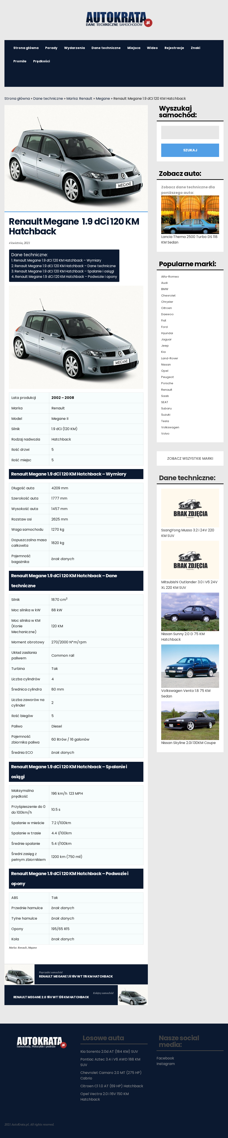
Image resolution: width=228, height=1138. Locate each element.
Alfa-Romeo (170, 277)
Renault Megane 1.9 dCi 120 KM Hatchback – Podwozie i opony (66, 276)
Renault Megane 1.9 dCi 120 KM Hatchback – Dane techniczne (65, 266)
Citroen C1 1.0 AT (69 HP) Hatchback (111, 1086)
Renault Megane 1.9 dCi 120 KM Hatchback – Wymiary (57, 260)
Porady (51, 48)
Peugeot (167, 377)
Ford (164, 327)
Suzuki (165, 415)
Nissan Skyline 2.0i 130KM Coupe (188, 742)
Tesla (165, 421)
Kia (163, 352)
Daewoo (167, 314)
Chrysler (167, 302)
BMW (164, 289)
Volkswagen (170, 427)
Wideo (152, 48)
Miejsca (133, 48)
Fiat (163, 321)
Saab (165, 396)
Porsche (167, 383)
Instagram (166, 1063)
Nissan (166, 365)
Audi (164, 283)
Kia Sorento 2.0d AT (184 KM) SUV (109, 1051)
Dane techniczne (106, 48)
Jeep (165, 346)
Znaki (195, 48)
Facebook (165, 1058)
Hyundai (167, 333)
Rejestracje (174, 48)
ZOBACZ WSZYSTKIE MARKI (190, 458)
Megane (103, 98)
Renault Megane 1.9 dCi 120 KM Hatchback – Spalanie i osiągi (64, 271)
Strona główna (17, 98)
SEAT (164, 402)
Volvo (165, 434)
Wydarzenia (74, 48)
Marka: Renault (79, 98)
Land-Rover (169, 358)
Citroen (166, 308)
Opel (164, 371)
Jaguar (166, 339)
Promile (19, 61)
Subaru (166, 408)
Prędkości (41, 61)
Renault (166, 390)
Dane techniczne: (187, 478)
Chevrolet (168, 296)
